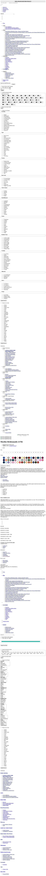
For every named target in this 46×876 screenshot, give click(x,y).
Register (4, 10)
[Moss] (24, 462)
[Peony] (38, 460)
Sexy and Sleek (7, 147)
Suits (6, 395)
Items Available (6, 480)
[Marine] (38, 458)
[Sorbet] (27, 462)
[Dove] (27, 460)
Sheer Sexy (6, 148)
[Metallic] (2, 684)
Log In (4, 11)
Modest (5, 144)
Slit (4, 173)
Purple (5, 318)
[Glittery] (2, 683)
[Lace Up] (4, 680)
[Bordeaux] (20, 458)
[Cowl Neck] (3, 704)
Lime (5, 309)
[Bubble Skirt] (4, 672)
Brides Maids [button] (3, 799)
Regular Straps (7, 296)
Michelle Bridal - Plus (9, 358)
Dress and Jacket (7, 138)
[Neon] (2, 685)
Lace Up (5, 180)
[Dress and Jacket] (4, 669)
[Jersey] (3, 697)
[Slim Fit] (3, 713)
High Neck (6, 256)
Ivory (5, 332)
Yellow (5, 305)
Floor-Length (6, 242)
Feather (5, 206)
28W (11, 102)
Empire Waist (6, 275)
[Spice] (29, 462)
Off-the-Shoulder (7, 259)
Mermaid (5, 277)
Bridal (5, 114)
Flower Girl (6, 122)
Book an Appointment (13, 2)
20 (18, 97)
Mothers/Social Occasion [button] (5, 852)
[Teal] (13, 460)
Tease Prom (7, 390)
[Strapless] (4, 724)
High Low (6, 166)
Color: (1, 455)
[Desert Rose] (24, 460)
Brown (5, 336)
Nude (5, 333)
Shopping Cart (5, 9)
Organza (5, 226)
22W (32, 100)
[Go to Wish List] (2, 4)
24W (38, 100)
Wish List (4, 7)
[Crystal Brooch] (3, 692)
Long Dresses (6, 142)
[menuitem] (24, 7)
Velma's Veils (7, 429)
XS (33, 102)
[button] (4, 23)
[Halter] (3, 705)
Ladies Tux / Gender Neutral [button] (8, 396)
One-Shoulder (6, 261)
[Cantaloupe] (20, 462)
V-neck (5, 269)
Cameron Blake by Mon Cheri (11, 417)
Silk (5, 230)
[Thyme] (36, 462)
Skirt (5, 151)
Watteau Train (6, 248)
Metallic (5, 192)
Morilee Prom (7, 388)
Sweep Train (6, 246)
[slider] (41, 641)
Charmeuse (6, 219)
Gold (5, 335)
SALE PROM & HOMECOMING (12, 369)
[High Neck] (3, 707)
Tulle (5, 232)
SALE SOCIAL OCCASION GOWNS (13, 370)
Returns (4, 546)
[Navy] (4, 460)
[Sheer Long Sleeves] (4, 718)
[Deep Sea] (22, 460)
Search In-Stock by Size (7, 92)
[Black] (15, 458)
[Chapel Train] (3, 701)
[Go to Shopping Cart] (0, 4)
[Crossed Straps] (4, 679)
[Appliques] (3, 688)
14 (4, 97)
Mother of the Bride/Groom (9, 125)
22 (23, 97)
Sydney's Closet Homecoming (11, 403)
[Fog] (33, 460)
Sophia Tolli (7, 364)
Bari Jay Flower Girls (9, 407)
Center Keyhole (7, 163)
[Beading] (3, 689)
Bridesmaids (6, 116)
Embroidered (6, 205)
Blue (5, 315)
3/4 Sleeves (6, 284)
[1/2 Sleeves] (4, 715)
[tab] (24, 357)
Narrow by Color (5, 302)
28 (37, 97)
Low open (6, 182)
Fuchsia (5, 325)
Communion (6, 119)
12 (39, 95)
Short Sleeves (6, 288)
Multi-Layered (7, 167)
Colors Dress (7, 383)
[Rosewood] (43, 460)
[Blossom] (15, 462)
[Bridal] (5, 662)
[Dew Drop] (18, 460)
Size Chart (2, 475)
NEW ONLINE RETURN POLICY (23, 1)
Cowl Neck (6, 253)
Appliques (6, 200)
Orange (5, 330)
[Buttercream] (18, 462)
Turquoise (6, 312)
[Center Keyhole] (4, 674)
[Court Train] (3, 702)
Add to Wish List (4, 474)
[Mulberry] (43, 458)
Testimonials (5, 555)
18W (21, 100)
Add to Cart (3, 467)
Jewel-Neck (6, 257)
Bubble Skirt (6, 161)
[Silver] (8, 458)
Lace (5, 210)
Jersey (5, 223)
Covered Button (7, 178)
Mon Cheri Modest (8, 360)
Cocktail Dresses (7, 118)
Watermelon (6, 326)
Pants (5, 145)
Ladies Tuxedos (8, 398)
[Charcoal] (27, 458)
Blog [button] (4, 575)
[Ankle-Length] (3, 699)
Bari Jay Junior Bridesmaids (10, 375)
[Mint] (40, 458)
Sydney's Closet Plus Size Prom (11, 389)
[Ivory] (6, 458)
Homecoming (6, 124)
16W (15, 100)
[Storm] (8, 462)
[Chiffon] (3, 695)
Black (5, 337)
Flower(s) (6, 208)
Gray (5, 338)
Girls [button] (1, 839)
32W (22, 102)
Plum (5, 327)
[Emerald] (29, 460)
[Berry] (13, 458)
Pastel (5, 195)
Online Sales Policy (4, 476)
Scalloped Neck (7, 263)
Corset (5, 164)
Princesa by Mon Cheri (9, 413)
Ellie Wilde (7, 386)
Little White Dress (7, 141)
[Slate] (11, 460)
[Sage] (8, 460)
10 (34, 95)
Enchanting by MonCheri (10, 353)
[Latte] (36, 458)
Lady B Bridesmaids (9, 376)
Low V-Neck (6, 258)
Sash (5, 212)
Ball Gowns (6, 135)
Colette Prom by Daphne (10, 381)
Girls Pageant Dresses (8, 123)
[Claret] (29, 458)
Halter (5, 255)
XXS (28, 102)
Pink (5, 323)
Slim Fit (5, 278)
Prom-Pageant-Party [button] (4, 807)
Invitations (7, 425)
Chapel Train (6, 240)
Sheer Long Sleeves (8, 287)
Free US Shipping (6, 556)
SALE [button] (4, 366)
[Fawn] (31, 460)
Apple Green (6, 307)
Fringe (5, 209)
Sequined (6, 229)
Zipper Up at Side (7, 185)
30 (41, 97)
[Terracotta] (38, 462)
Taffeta (5, 231)
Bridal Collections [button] (4, 773)
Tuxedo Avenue (6, 621)
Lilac (5, 319)
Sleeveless (6, 289)
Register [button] (4, 624)
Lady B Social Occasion (9, 420)
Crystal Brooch (7, 204)
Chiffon (5, 220)
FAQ (4, 547)
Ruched (5, 172)
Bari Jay (6, 374)
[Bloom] (13, 462)
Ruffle (5, 211)
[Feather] (3, 696)
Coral (5, 331)
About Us (5, 551)
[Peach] (6, 460)
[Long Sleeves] (4, 717)
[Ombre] (2, 686)
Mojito (5, 306)
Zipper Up (6, 184)
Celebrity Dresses (7, 162)
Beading (5, 202)
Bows (5, 203)
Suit (5, 152)
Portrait (5, 262)
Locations (5, 554)
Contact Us (5, 545)
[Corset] (4, 676)
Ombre (5, 194)
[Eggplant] (33, 458)
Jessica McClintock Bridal (10, 354)
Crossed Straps (7, 179)
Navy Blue (6, 317)
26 (32, 97)
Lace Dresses (6, 139)
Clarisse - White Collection (10, 352)
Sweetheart (6, 268)
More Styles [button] (5, 430)
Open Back (6, 168)
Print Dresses (6, 146)
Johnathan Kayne (8, 387)
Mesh (5, 225)
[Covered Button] (4, 678)
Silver (5, 339)
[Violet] (15, 460)
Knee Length (6, 243)
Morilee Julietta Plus (9, 363)
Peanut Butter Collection (10, 393)
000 (5, 95)
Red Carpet (6, 129)
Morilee (6, 361)
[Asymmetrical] (3, 700)
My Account (5, 8)
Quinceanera (6, 128)
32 (4, 100)
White (5, 341)
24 (27, 97)
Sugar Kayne (7, 408)
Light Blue (6, 313)
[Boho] (4, 668)
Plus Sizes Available (8, 170)
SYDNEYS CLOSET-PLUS (10, 365)
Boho (5, 136)
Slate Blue (6, 314)
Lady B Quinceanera (9, 411)
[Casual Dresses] (5, 664)
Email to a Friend (3, 477)
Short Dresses (6, 150)
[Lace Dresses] (4, 670)
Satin (5, 227)
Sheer (5, 183)
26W (5, 102)
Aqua (5, 311)
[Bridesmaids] (5, 663)
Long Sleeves (6, 285)
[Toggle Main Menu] (0, 21)
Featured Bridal (8, 432)
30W (16, 102)
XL (8, 104)
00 (9, 95)
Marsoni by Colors (8, 418)
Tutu (5, 154)
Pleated (5, 169)
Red (5, 329)
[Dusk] (33, 462)
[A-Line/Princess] (3, 710)
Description (5, 479)
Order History (5, 561)
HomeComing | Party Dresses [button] (6, 833)
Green (5, 308)
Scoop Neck (6, 264)
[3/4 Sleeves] (4, 716)
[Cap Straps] (4, 720)
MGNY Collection (8, 422)
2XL (14, 104)
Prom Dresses (6, 126)
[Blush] (18, 458)
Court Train (6, 241)
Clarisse (6, 380)
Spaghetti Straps (7, 297)
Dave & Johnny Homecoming (11, 402)
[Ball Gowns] (4, 667)
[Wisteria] (11, 462)
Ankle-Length (6, 237)
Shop (4, 572)
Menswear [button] (5, 391)
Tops (5, 153)
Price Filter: (4, 87)
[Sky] (6, 462)
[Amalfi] (4, 458)
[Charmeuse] (3, 694)
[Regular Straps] (4, 721)
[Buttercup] (22, 458)
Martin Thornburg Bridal (10, 356)
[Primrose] (40, 460)
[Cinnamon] (22, 462)
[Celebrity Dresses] (4, 673)
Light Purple (6, 320)
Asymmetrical (6, 239)
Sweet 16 (6, 130)
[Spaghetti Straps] (4, 723)
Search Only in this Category (7, 86)
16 (9, 97)
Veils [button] (4, 427)
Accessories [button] (2, 862)
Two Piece (6, 156)
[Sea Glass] (20, 460)
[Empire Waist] (3, 711)
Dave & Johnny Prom (9, 385)
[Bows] (3, 690)
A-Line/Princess (7, 274)
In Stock (14, 445)
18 (13, 97)
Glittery (5, 190)
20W (27, 100)
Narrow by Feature (6, 110)
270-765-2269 (3, 2)
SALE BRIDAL (8, 368)
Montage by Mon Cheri (9, 419)
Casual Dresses (7, 117)
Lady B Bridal (8, 355)
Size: (1, 449)
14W (10, 100)
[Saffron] (31, 462)
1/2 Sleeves (6, 283)
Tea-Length (6, 247)
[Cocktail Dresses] (5, 665)
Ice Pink (5, 321)
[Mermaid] (3, 712)
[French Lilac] (36, 460)
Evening (5, 120)
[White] (11, 458)
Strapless (5, 267)
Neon (5, 193)
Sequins (5, 214)
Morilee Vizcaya (8, 412)
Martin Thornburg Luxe (9, 357)
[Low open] (4, 681)
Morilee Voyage (8, 362)
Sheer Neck (6, 265)
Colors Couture (8, 384)
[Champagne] (24, 458)
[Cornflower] (31, 458)
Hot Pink (6, 324)
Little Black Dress (7, 140)
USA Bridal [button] (5, 604)
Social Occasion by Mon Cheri (11, 421)
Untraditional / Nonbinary (10, 399)
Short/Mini (6, 245)
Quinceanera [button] (3, 845)
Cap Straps (6, 294)
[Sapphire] (4, 462)
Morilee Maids (8, 377)
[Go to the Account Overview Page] (0, 5)
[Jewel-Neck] (3, 708)
